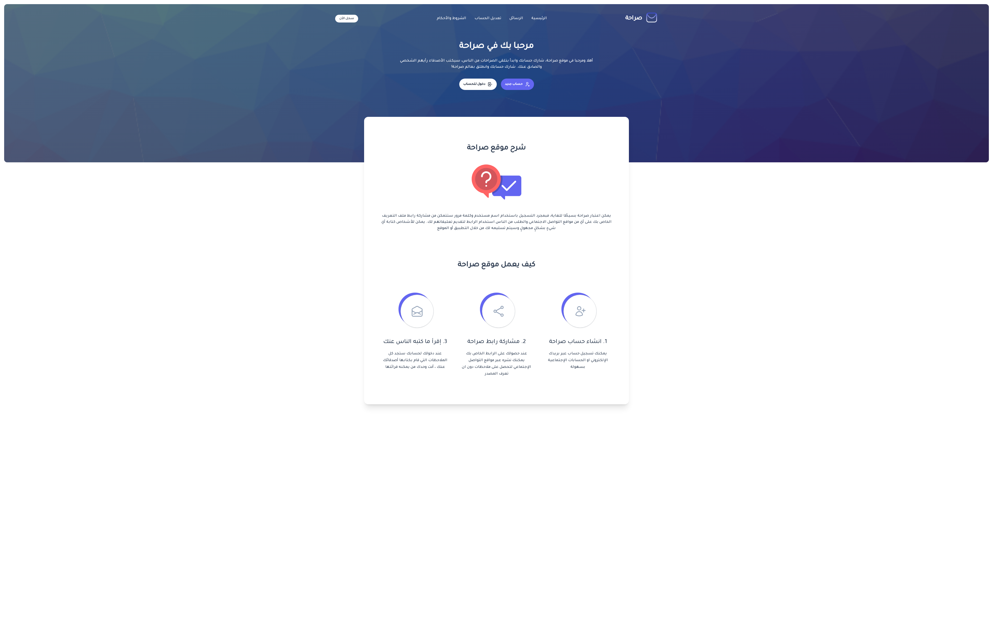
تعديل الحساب (488, 19)
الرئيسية (539, 19)
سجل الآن (346, 18)
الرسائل (516, 19)
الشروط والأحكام (451, 19)
